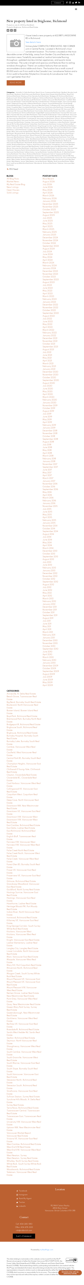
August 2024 (49, 249)
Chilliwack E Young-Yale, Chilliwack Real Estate (26, 103)
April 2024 (48, 260)
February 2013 (49, 568)
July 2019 (47, 414)
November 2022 (50, 308)
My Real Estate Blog (16, 185)
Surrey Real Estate (12, 154)
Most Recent (48, 179)
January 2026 (49, 201)
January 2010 (49, 663)
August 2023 (49, 282)
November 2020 (50, 375)
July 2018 (47, 445)
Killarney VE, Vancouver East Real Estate (24, 126)
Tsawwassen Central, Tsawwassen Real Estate (56, 154)
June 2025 (48, 221)
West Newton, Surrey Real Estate (36, 161)
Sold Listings (12, 193)
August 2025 (49, 215)
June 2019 (47, 417)
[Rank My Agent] (73, 3)
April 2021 (47, 361)
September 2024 (51, 246)
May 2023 (47, 291)
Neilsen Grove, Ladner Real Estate (36, 137)
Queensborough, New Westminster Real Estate (22, 141)
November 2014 (50, 526)
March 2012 (48, 599)
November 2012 (50, 576)
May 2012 (47, 593)
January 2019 (49, 428)
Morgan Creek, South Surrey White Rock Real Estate (57, 133)
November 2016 (50, 484)
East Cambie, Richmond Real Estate (46, 111)
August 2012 (48, 585)
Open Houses (13, 190)
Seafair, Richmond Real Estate (16, 144)
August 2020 (49, 383)
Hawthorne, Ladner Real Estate (59, 122)
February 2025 (50, 232)
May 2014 (47, 543)
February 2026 (50, 199)
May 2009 (47, 682)
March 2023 (48, 296)
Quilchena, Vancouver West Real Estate (50, 141)
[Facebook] (67, 3)
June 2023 (48, 288)
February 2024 (50, 266)
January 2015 (49, 523)
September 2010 (50, 649)
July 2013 (47, 562)
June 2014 (47, 540)
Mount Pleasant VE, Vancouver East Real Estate (45, 135)
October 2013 (49, 554)
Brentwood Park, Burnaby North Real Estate (35, 96)
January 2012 (49, 604)
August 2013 (48, 559)
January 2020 (49, 403)
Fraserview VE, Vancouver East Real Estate (40, 118)
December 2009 (50, 666)
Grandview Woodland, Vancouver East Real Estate (23, 120)
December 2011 (50, 607)
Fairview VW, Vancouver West (21, 842)
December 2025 (50, 204)
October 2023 (49, 277)
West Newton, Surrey (18, 161)
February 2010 (49, 660)
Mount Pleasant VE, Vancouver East (18, 135)
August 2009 (49, 674)
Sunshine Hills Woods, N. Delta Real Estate (61, 152)
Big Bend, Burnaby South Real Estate (24, 702)
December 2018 (50, 431)
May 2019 (47, 420)
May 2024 (47, 257)
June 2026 (48, 187)
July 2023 (47, 285)
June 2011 (47, 624)
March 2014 (48, 548)
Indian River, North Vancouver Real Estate (43, 124)
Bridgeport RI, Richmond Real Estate (61, 96)
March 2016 (48, 498)
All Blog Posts (13, 179)
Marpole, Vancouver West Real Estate (46, 131)
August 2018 (48, 442)
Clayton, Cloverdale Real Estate (52, 103)
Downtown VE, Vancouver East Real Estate (39, 109)
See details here (33, 42)
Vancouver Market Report (31, 157)
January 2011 (49, 638)
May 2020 (47, 392)
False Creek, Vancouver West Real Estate (31, 116)
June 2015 (47, 512)
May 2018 (47, 450)
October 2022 (49, 310)
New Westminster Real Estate (57, 137)
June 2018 (47, 447)
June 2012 (47, 590)
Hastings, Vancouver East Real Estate (37, 122)
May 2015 (47, 515)
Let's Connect (24, 1236)
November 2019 (50, 406)
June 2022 (48, 322)
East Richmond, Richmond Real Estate (24, 113)
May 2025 (47, 224)
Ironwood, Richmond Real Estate (22, 918)
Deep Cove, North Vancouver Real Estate (51, 107)
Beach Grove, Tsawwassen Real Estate (48, 92)
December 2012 (50, 573)
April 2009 (48, 685)
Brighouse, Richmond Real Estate (26, 27)
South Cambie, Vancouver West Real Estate (25, 146)
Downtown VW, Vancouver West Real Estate (21, 111)
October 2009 (49, 669)
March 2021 (48, 364)
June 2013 (47, 565)
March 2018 (48, 456)
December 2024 (50, 238)
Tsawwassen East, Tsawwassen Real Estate (20, 156)
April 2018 (47, 453)
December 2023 (50, 271)
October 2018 (49, 436)
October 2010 (49, 646)
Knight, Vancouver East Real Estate (60, 128)
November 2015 (50, 506)
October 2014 (49, 529)
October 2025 (49, 210)
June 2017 (47, 470)
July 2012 (47, 587)
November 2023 (50, 274)
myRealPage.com (46, 1250)
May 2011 (47, 627)
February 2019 (49, 425)
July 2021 (47, 352)
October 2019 (49, 408)
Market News (13, 182)
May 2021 (47, 358)
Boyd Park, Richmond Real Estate (22, 716)
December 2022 (50, 305)
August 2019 (48, 411)
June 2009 (48, 680)
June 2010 (47, 652)
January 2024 (49, 268)
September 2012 (50, 582)
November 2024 (50, 240)
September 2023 (51, 280)
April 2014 (47, 545)
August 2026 (49, 182)
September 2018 (50, 439)
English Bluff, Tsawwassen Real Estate (48, 113)
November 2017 (50, 464)
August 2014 (48, 534)
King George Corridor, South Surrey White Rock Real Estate (57, 126)
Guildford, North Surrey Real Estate (51, 120)
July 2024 (47, 252)
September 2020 (51, 380)
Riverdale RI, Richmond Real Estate (36, 142)
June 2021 (47, 355)
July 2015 (47, 509)
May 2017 (47, 473)
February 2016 (49, 501)
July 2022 (47, 319)
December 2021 (50, 338)
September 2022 (51, 313)
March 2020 (48, 397)
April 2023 (48, 294)
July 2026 (47, 185)
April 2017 (47, 475)
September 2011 (50, 615)
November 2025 (50, 207)
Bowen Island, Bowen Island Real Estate (53, 94)
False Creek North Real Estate (47, 114)
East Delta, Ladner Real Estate (21, 828)
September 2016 (50, 489)
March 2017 (48, 478)
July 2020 (47, 386)
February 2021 (49, 366)
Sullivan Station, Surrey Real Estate (36, 152)
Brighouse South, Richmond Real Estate (19, 98)
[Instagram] (70, 3)
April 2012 (47, 596)
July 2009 (47, 677)
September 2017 (50, 467)
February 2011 (49, 635)
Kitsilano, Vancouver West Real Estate (36, 128)
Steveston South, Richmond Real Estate (52, 150)
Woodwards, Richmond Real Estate (45, 163)
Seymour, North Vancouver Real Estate (39, 144)
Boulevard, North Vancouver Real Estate (27, 94)
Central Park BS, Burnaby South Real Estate (35, 101)
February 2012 (49, 601)
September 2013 (50, 557)
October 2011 (48, 613)
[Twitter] (76, 3)
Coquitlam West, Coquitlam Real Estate (24, 107)
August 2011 (48, 618)
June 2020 (48, 389)
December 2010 (50, 641)
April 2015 (47, 517)
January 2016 (49, 503)
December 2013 (50, 551)
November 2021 (50, 341)
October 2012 (49, 579)
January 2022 (49, 336)
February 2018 (49, 459)
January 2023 (49, 302)
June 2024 (48, 254)
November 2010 (50, 643)
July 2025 (47, 218)
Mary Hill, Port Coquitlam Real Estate (24, 965)
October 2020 (49, 378)
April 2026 (48, 193)
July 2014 (47, 537)
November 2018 (50, 433)
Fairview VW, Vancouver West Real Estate (24, 114)
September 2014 (50, 531)
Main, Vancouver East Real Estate (22, 131)
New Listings (13, 187)
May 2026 (47, 190)
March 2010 (48, 657)
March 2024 (48, 263)
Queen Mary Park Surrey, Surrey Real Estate (63, 139)
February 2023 (50, 299)
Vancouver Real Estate (47, 157)
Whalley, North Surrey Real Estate (58, 161)
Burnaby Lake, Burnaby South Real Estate (28, 100)
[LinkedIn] (79, 3)
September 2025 (51, 213)
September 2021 (50, 347)
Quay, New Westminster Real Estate (36, 139)
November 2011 (50, 610)
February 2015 (49, 520)
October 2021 (49, 344)
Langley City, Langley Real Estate (38, 129)
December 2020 (50, 372)
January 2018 (49, 461)
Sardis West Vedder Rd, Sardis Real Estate (61, 142)
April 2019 (47, 422)
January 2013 (49, 571)
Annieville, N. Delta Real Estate (25, 92)
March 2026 (48, 196)
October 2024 (49, 243)
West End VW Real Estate (44, 159)
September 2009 (51, 671)
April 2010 (47, 655)
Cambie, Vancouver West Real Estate (53, 100)
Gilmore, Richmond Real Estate (65, 118)
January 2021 (49, 369)
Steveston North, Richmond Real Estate (27, 150)
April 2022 (48, 327)
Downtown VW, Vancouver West (64, 109)
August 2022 (49, 316)
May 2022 (47, 324)
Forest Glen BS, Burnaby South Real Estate (58, 116)
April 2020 (48, 394)
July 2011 (47, 621)
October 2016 (49, 487)
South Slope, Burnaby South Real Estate (42, 148)
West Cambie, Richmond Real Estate (23, 159)
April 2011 (47, 629)
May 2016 (47, 492)
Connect (57, 3)
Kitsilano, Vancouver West (15, 128)
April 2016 (47, 495)
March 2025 (48, 229)
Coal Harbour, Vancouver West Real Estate (35, 105)
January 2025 (49, 235)
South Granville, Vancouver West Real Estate (54, 146)
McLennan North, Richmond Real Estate (27, 133)
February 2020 (50, 400)
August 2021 (48, 350)
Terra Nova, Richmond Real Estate (30, 154)
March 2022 (48, 330)
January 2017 (49, 481)
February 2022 (50, 333)
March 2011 (48, 632)
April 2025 (48, 227)
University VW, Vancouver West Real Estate (48, 156)
